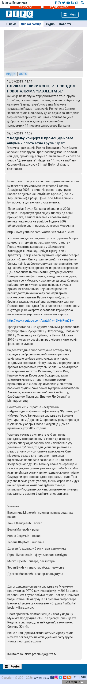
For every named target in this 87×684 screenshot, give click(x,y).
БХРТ (76, 677)
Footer (15, 666)
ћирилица (20, 2)
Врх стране (73, 682)
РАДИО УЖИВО (59, 7)
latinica (7, 2)
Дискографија (31, 24)
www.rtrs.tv (41, 677)
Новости (65, 24)
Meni (72, 14)
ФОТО (23, 74)
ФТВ (83, 677)
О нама (11, 24)
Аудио (50, 24)
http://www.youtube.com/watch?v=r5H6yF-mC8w (40, 320)
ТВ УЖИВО (25, 7)
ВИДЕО (11, 74)
